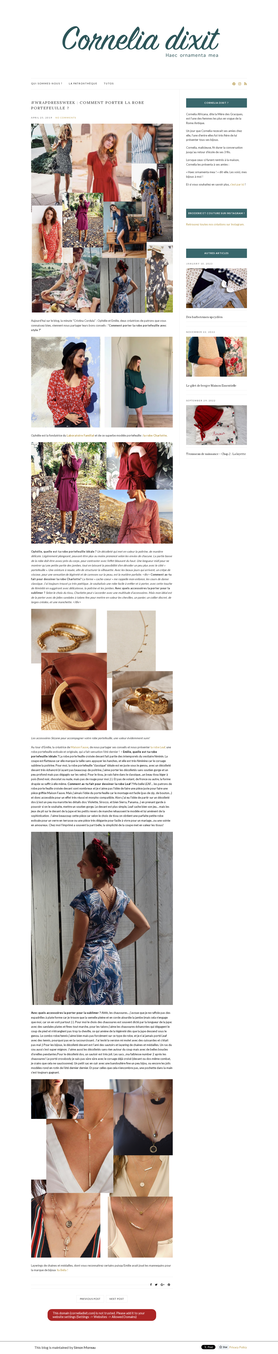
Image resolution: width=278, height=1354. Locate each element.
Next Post (116, 1298)
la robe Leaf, (158, 747)
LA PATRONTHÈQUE (83, 83)
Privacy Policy (238, 1347)
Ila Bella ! (62, 1270)
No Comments (65, 117)
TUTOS (109, 83)
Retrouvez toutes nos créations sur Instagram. (215, 224)
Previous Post (90, 1298)
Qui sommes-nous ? (46, 83)
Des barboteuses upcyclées (204, 317)
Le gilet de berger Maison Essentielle (211, 385)
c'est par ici (237, 184)
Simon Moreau (85, 1347)
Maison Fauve (79, 747)
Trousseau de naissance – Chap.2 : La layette (216, 454)
